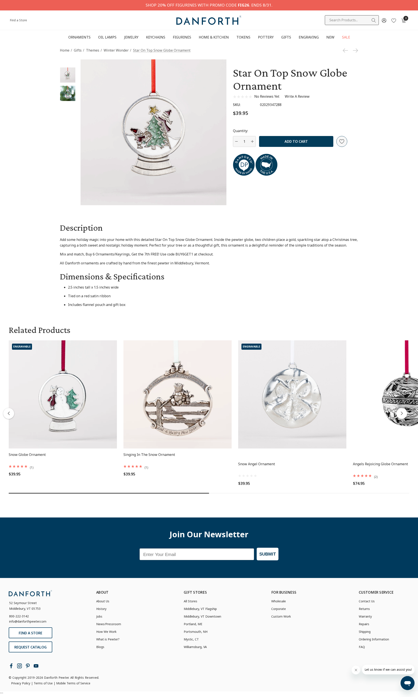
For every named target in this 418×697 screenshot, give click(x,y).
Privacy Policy (20, 683)
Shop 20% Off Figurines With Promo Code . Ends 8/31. (209, 5)
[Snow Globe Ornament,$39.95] (63, 394)
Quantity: (240, 130)
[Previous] (346, 50)
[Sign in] (384, 20)
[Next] (354, 50)
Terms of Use (43, 683)
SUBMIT (267, 554)
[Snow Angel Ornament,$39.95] (292, 394)
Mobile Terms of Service (73, 683)
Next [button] (401, 413)
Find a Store (18, 20)
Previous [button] (8, 413)
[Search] (373, 20)
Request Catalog (30, 647)
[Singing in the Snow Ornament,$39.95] (177, 394)
